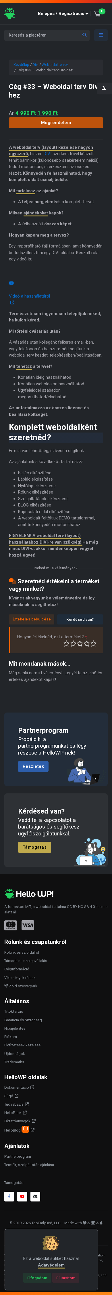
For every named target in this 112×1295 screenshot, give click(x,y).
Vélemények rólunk (20, 978)
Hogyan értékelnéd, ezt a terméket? (52, 636)
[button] (64, 13)
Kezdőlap (21, 64)
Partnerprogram (17, 1156)
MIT (28, 906)
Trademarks (14, 1062)
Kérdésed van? (80, 619)
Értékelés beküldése (32, 619)
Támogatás (35, 847)
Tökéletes (93, 643)
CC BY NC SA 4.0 (81, 906)
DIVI (47, 153)
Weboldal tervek (55, 64)
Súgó (8, 1096)
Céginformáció (16, 969)
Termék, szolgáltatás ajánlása (29, 1165)
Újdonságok (14, 1054)
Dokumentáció (16, 1087)
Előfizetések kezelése (22, 1045)
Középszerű (73, 643)
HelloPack (13, 1113)
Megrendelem (56, 122)
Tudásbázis (14, 1104)
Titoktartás (13, 1011)
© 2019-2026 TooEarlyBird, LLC (35, 1223)
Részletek (33, 766)
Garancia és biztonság (23, 1020)
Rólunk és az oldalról (21, 952)
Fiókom (10, 1037)
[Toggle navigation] (101, 35)
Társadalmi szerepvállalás (25, 961)
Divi (35, 64)
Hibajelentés (14, 1028)
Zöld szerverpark (22, 986)
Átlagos (80, 643)
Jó (87, 643)
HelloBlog (16, 1129)
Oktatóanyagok (17, 1121)
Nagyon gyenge (66, 643)
